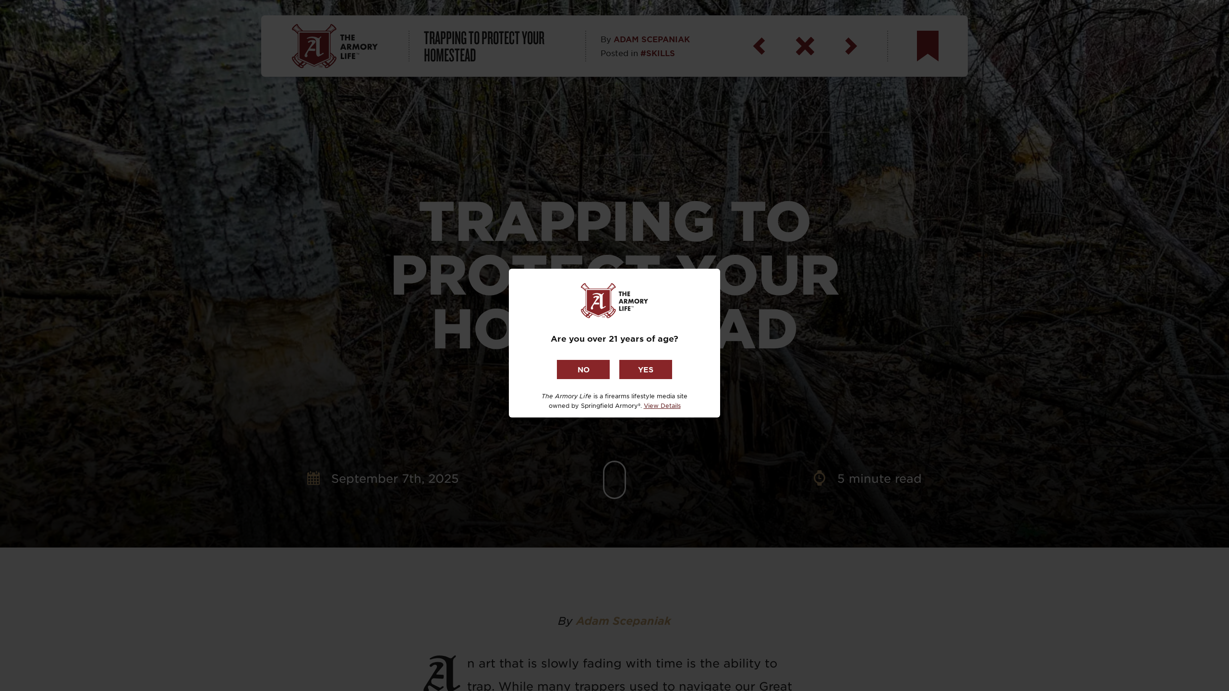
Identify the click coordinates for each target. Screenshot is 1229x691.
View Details (662, 405)
